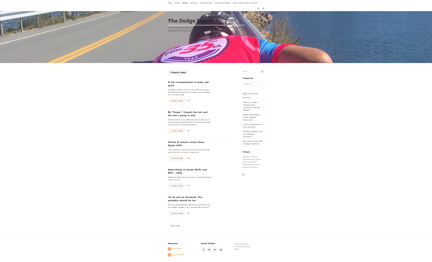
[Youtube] (220, 249)
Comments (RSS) (178, 255)
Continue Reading (177, 101)
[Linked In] (215, 249)
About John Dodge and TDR (245, 3)
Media (185, 3)
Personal (194, 3)
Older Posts (175, 226)
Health (177, 3)
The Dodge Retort (190, 21)
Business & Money (223, 3)
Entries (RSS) (176, 249)
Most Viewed (246, 97)
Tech (170, 3)
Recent (245, 93)
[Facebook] (258, 8)
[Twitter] (209, 249)
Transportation (206, 3)
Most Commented (253, 93)
